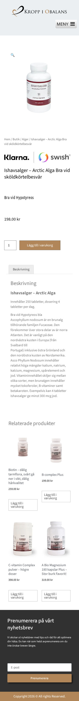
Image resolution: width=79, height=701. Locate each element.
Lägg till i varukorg (40, 245)
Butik (16, 139)
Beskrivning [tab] (21, 269)
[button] (13, 55)
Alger (25, 139)
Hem (7, 139)
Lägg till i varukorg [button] (17, 505)
